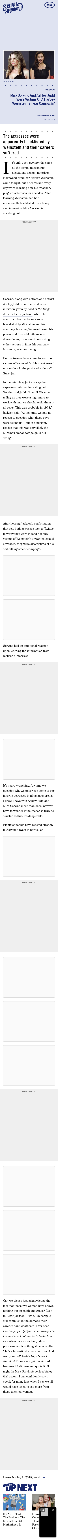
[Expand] (42, 1510)
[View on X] (29, 575)
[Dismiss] (53, 1510)
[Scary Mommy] (12, 8)
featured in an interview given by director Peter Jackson (26, 309)
